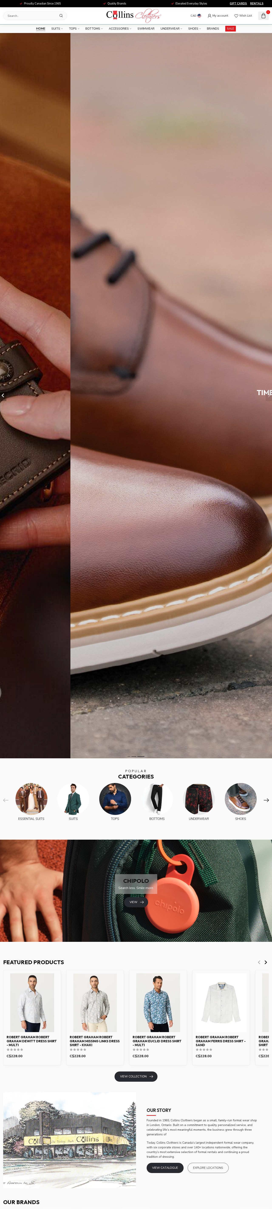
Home (40, 29)
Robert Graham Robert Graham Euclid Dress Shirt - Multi (157, 1041)
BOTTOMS (92, 29)
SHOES (193, 29)
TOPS (73, 29)
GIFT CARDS (238, 4)
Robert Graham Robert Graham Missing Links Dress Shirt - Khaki (95, 1041)
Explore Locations (208, 1168)
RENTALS (257, 4)
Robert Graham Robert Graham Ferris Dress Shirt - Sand (221, 1041)
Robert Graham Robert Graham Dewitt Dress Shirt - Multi (32, 1041)
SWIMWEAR (145, 29)
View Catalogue (165, 1168)
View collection (133, 1076)
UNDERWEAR (170, 29)
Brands (213, 29)
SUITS (55, 29)
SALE (230, 29)
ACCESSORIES (119, 29)
